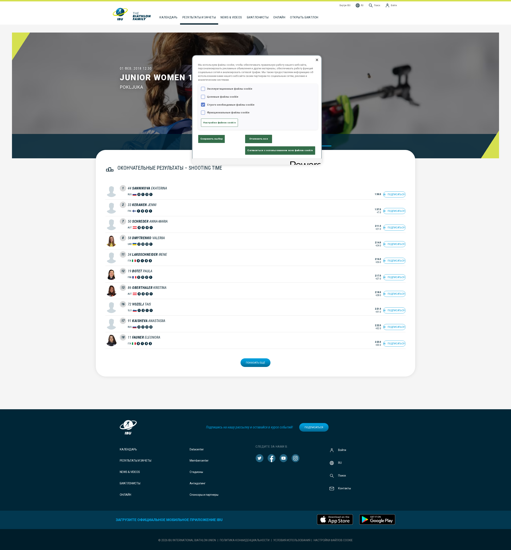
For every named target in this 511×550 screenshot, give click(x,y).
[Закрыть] (317, 59)
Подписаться (314, 427)
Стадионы (196, 472)
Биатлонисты (130, 483)
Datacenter (197, 449)
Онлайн (279, 17)
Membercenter (199, 460)
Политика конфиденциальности (244, 540)
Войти (342, 449)
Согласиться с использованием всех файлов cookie (280, 150)
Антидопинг (198, 483)
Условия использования (291, 540)
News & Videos (130, 472)
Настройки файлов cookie (333, 540)
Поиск (342, 475)
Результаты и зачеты (135, 460)
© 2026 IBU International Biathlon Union (187, 540)
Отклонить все (258, 138)
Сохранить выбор (211, 138)
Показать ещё (255, 362)
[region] (257, 110)
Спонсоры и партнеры (204, 494)
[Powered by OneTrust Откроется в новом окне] (304, 162)
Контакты (344, 488)
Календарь (128, 449)
